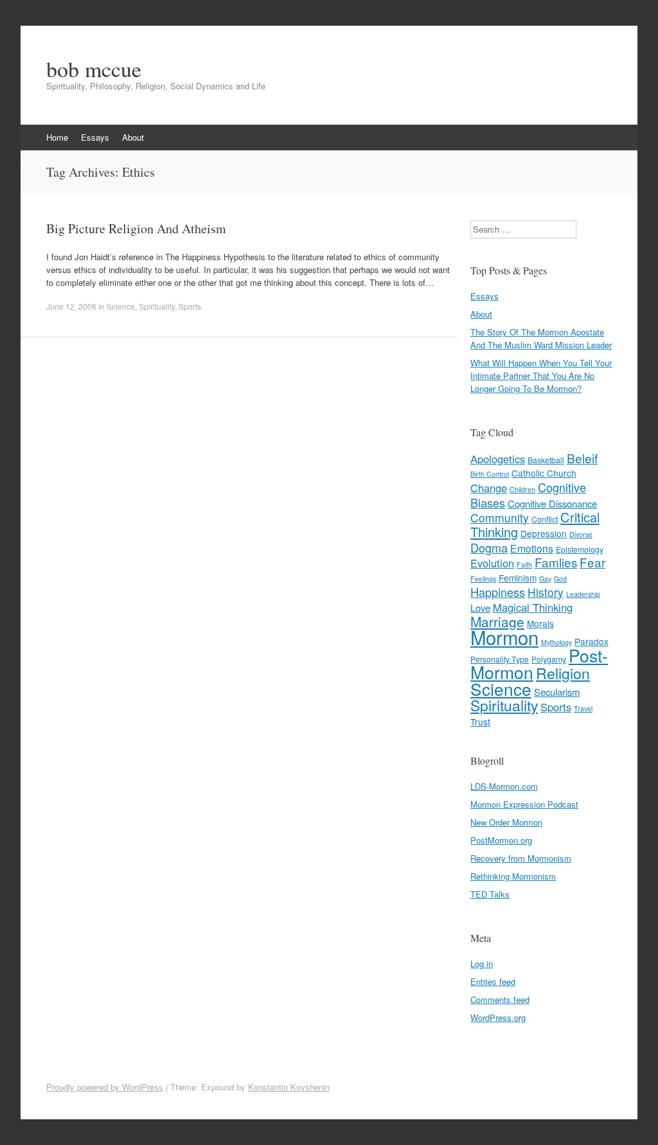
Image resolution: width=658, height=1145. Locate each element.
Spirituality (157, 306)
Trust (480, 721)
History (546, 592)
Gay (545, 578)
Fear (592, 562)
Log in (481, 963)
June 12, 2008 (71, 306)
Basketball (546, 460)
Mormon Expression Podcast (524, 804)
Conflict (544, 519)
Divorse (580, 534)
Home (57, 137)
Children (522, 489)
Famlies (556, 562)
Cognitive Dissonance (552, 503)
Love (480, 607)
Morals (540, 623)
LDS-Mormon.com (504, 786)
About (133, 137)
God (560, 578)
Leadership (583, 594)
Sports (190, 306)
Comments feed (499, 999)
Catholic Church (543, 472)
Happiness (497, 591)
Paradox (591, 641)
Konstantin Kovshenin (289, 1087)
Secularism (557, 691)
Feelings (483, 578)
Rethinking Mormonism (513, 876)
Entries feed (492, 981)
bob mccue (93, 69)
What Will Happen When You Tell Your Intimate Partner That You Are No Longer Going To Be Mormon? (541, 376)
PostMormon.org (501, 840)
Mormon (504, 636)
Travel (583, 708)
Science (121, 306)
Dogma (489, 547)
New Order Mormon (506, 822)
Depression (543, 533)
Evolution (492, 563)
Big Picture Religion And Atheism (136, 228)
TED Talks (490, 894)
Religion (563, 673)
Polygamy (548, 659)
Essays (95, 137)
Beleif (582, 458)
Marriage (497, 621)
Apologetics (497, 458)
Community (499, 518)
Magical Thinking (533, 607)
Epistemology (579, 549)
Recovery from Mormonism (520, 858)
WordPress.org (498, 1017)
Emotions (531, 548)
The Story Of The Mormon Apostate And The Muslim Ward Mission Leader (541, 338)
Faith (524, 564)
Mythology (556, 642)
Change (488, 487)
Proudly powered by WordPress (104, 1087)
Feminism (518, 577)
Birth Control (489, 474)
